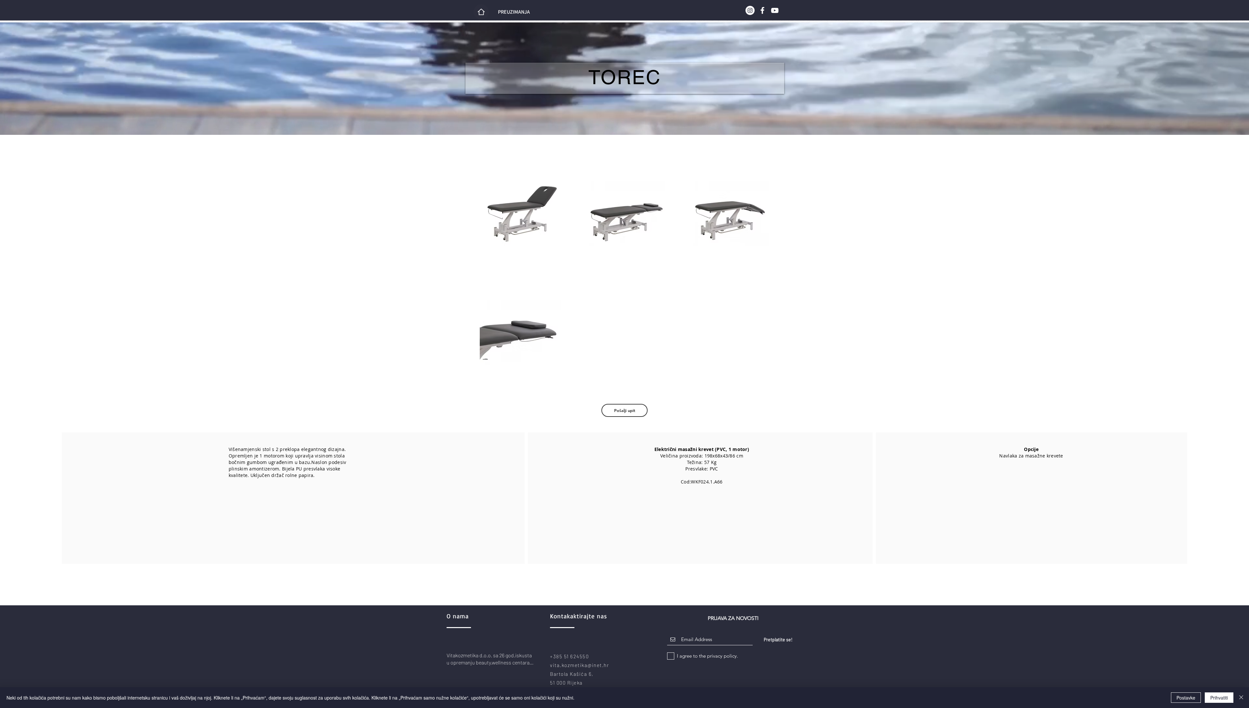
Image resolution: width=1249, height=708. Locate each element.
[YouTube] (774, 10)
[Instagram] (750, 10)
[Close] (1241, 697)
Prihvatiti (1219, 697)
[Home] (481, 11)
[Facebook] (762, 10)
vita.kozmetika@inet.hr (579, 665)
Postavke (1185, 697)
